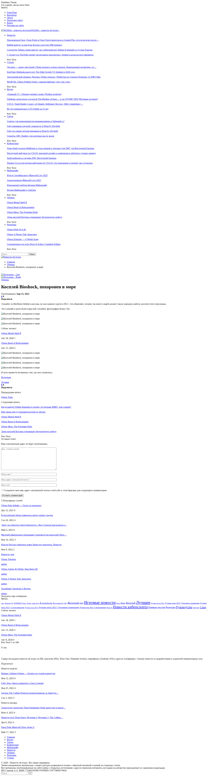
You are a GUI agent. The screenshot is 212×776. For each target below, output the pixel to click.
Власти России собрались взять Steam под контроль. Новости (31, 544)
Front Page (12, 12)
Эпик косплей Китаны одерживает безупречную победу (34, 217)
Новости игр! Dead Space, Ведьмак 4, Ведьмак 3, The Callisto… (32, 717)
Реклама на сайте (15, 25)
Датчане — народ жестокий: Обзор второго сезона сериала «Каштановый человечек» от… (51, 67)
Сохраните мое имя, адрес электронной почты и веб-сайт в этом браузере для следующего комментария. (55, 490)
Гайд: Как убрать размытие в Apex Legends (22, 683)
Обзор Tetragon (8, 559)
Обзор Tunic (7, 397)
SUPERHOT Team (20, 603)
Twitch (29, 603)
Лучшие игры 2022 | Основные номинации (59, 607)
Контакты (12, 15)
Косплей (130, 603)
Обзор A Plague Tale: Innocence (22, 234)
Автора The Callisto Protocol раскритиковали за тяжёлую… (30, 693)
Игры (118, 603)
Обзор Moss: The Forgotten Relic (22, 212)
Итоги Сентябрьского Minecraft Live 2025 (27, 175)
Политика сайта (15, 20)
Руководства (184, 607)
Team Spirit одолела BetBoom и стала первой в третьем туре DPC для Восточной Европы (50, 148)
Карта (10, 23)
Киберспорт (13, 143)
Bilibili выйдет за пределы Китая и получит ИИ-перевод (34, 45)
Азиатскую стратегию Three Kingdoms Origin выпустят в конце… (33, 707)
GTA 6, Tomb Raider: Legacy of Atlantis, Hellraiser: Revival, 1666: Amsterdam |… (45, 104)
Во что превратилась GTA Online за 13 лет (27, 109)
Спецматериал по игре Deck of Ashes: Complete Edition (33, 244)
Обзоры (11, 197)
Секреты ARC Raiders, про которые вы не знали (30, 136)
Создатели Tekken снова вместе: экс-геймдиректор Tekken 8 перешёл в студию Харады (50, 50)
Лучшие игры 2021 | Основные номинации (182, 603)
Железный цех (75, 603)
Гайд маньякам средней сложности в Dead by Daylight (33, 126)
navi (2, 603)
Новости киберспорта (130, 607)
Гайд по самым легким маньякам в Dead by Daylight (32, 131)
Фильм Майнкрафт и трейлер (21, 190)
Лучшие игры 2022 (31, 607)
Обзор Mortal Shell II (17, 202)
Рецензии (11, 224)
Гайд (65, 603)
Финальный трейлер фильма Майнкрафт (27, 185)
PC (12, 603)
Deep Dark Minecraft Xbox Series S (17, 727)
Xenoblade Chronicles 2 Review (16, 588)
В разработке (46, 603)
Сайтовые (196, 607)
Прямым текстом (156, 607)
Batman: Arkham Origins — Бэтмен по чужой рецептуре (28, 673)
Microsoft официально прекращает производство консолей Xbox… (34, 535)
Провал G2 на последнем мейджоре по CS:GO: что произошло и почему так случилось (50, 163)
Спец (203, 607)
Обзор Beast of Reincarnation (20, 207)
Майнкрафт (12, 170)
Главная (11, 737)
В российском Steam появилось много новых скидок (27, 515)
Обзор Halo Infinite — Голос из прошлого (21, 505)
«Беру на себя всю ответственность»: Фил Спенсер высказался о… (34, 525)
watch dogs (35, 603)
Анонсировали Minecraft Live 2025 (24, 180)
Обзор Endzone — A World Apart (22, 239)
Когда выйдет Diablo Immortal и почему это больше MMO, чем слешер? (36, 407)
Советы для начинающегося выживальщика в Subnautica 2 (35, 121)
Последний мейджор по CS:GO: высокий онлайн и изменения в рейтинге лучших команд (51, 153)
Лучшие (5, 382)
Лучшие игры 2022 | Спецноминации (92, 608)
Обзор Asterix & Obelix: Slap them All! (19, 569)
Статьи (10, 62)
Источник (6, 377)
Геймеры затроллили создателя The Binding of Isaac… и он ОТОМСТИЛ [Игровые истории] (52, 99)
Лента (10, 17)
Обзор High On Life (16, 229)
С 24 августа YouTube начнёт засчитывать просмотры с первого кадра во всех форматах (50, 55)
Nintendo (8, 603)
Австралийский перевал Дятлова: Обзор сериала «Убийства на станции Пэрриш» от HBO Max (54, 77)
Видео (10, 89)
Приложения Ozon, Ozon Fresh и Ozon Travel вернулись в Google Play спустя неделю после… (53, 40)
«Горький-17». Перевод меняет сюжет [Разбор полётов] (34, 94)
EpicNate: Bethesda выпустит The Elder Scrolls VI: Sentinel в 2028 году (41, 72)
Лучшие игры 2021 (157, 603)
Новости (11, 35)
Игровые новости (100, 602)
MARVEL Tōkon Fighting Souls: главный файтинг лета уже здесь (38, 82)
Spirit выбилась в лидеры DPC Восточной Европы (31, 158)
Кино (123, 603)
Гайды (10, 116)
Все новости (58, 603)
